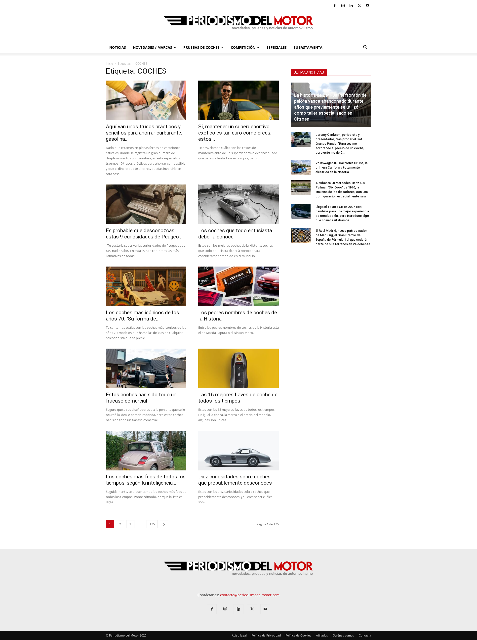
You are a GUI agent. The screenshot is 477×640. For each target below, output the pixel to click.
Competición (243, 47)
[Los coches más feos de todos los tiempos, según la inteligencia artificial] (146, 450)
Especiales (277, 47)
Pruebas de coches (201, 47)
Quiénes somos (343, 635)
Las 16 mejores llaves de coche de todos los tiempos (238, 398)
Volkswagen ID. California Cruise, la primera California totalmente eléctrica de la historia (341, 167)
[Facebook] (334, 5)
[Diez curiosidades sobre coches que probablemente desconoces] (238, 450)
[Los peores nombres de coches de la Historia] (238, 286)
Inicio (109, 63)
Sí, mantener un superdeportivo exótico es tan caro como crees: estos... (234, 133)
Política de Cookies (298, 635)
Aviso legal (239, 635)
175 (152, 524)
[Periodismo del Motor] (238, 25)
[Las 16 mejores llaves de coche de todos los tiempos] (238, 368)
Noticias (117, 47)
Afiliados (322, 635)
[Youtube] (367, 5)
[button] (365, 48)
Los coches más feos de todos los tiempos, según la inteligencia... (146, 480)
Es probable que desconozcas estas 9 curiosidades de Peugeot (143, 234)
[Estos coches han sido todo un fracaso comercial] (146, 368)
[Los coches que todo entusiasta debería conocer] (238, 204)
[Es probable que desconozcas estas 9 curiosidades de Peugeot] (146, 204)
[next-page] (164, 524)
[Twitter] (359, 5)
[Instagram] (343, 5)
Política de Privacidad (266, 635)
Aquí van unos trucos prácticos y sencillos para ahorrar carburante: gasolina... (144, 133)
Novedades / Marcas (152, 47)
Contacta (365, 635)
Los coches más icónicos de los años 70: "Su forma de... (142, 316)
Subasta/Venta (308, 47)
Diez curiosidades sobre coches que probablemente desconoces (235, 480)
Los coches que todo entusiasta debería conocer (235, 234)
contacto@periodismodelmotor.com (249, 595)
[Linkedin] (351, 5)
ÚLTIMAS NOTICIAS (309, 72)
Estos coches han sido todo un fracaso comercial (141, 398)
